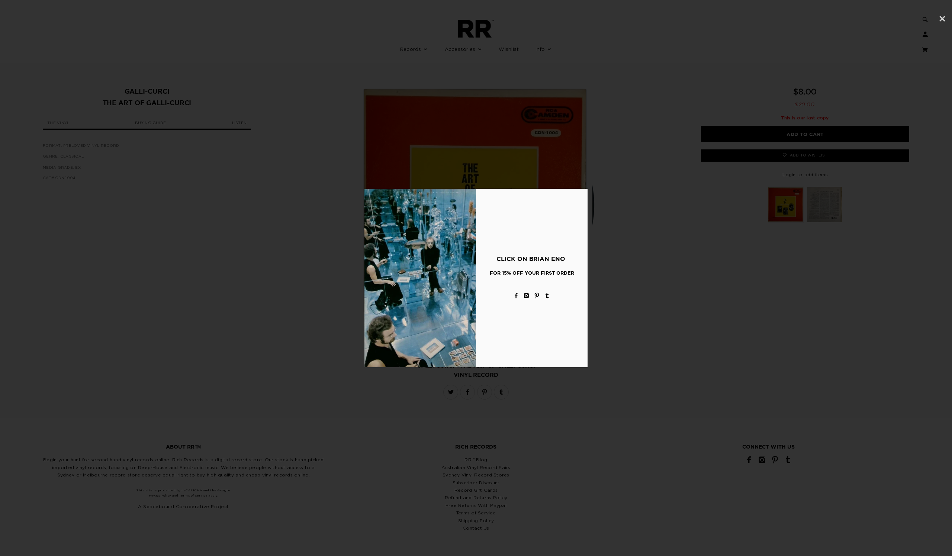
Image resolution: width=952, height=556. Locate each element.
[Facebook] (516, 295)
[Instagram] (527, 295)
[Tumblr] (547, 295)
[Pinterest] (537, 295)
